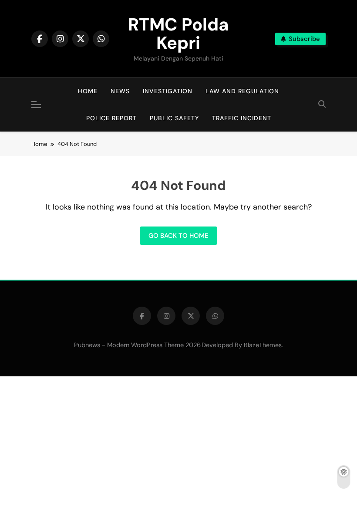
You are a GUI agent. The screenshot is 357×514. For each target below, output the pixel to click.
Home (88, 91)
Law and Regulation (242, 91)
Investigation (167, 91)
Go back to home (178, 235)
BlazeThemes (263, 345)
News (120, 91)
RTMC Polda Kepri (178, 33)
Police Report (111, 118)
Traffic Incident (241, 118)
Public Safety (174, 118)
